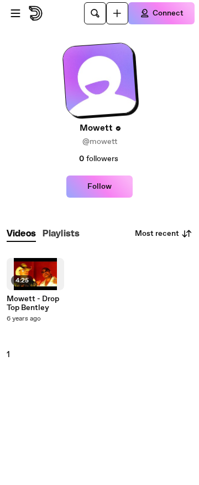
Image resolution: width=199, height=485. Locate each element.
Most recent (157, 234)
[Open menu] (15, 13)
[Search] (95, 13)
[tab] (21, 234)
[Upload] (117, 13)
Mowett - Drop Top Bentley (33, 303)
